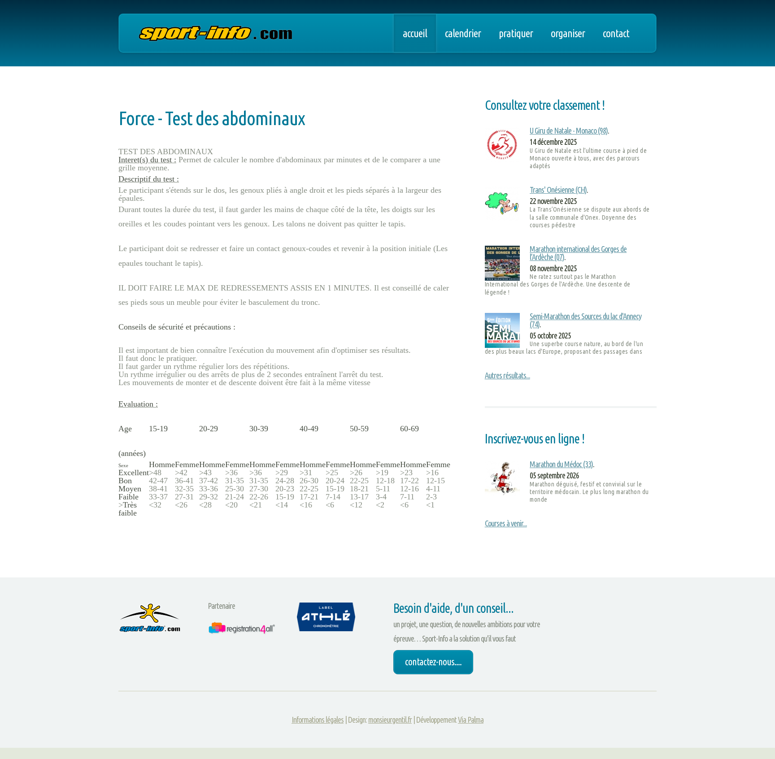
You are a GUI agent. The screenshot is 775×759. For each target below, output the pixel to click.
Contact (616, 33)
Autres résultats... (507, 375)
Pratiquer (516, 33)
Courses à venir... (506, 523)
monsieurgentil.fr (390, 719)
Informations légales (318, 719)
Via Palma (470, 719)
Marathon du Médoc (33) (561, 464)
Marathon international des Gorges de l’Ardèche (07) (578, 252)
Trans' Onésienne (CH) (558, 189)
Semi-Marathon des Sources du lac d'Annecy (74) (585, 320)
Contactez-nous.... (433, 661)
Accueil (415, 33)
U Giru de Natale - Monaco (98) (569, 130)
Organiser (568, 33)
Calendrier (463, 33)
